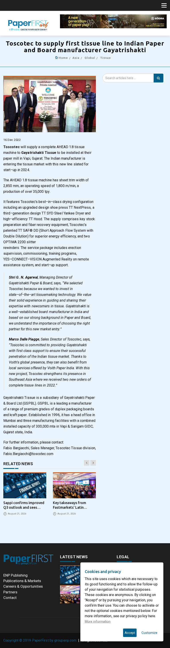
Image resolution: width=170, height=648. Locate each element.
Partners (10, 592)
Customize (149, 633)
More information (98, 621)
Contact (10, 597)
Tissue (105, 57)
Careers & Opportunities (23, 586)
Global (90, 57)
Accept (130, 633)
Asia (75, 57)
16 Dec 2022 (12, 139)
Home (63, 57)
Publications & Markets (22, 581)
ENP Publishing (15, 575)
